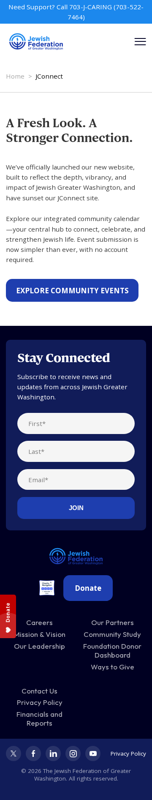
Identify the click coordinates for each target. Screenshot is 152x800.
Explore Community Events (72, 290)
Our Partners (112, 622)
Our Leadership (39, 646)
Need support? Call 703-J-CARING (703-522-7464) (76, 12)
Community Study (112, 634)
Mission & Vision (39, 634)
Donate (88, 588)
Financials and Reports (39, 718)
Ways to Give (112, 666)
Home (15, 76)
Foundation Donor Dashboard (112, 650)
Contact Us (39, 690)
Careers (39, 622)
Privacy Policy (39, 702)
